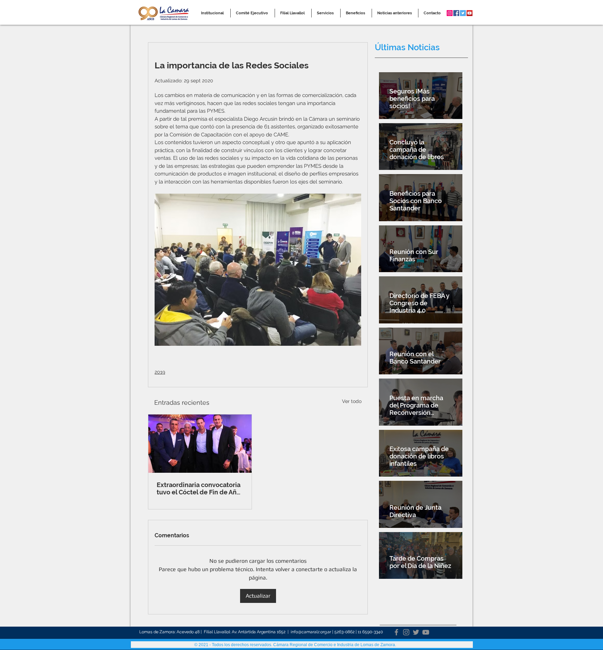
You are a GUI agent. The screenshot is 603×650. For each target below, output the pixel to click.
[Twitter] (416, 632)
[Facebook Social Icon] (456, 13)
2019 (160, 372)
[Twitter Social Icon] (463, 13)
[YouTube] (426, 632)
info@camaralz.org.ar (311, 631)
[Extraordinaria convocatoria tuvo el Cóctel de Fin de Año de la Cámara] (200, 443)
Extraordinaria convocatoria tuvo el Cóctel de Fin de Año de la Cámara (198, 488)
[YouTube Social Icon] (469, 13)
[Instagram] (406, 632)
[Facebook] (396, 632)
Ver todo (352, 401)
